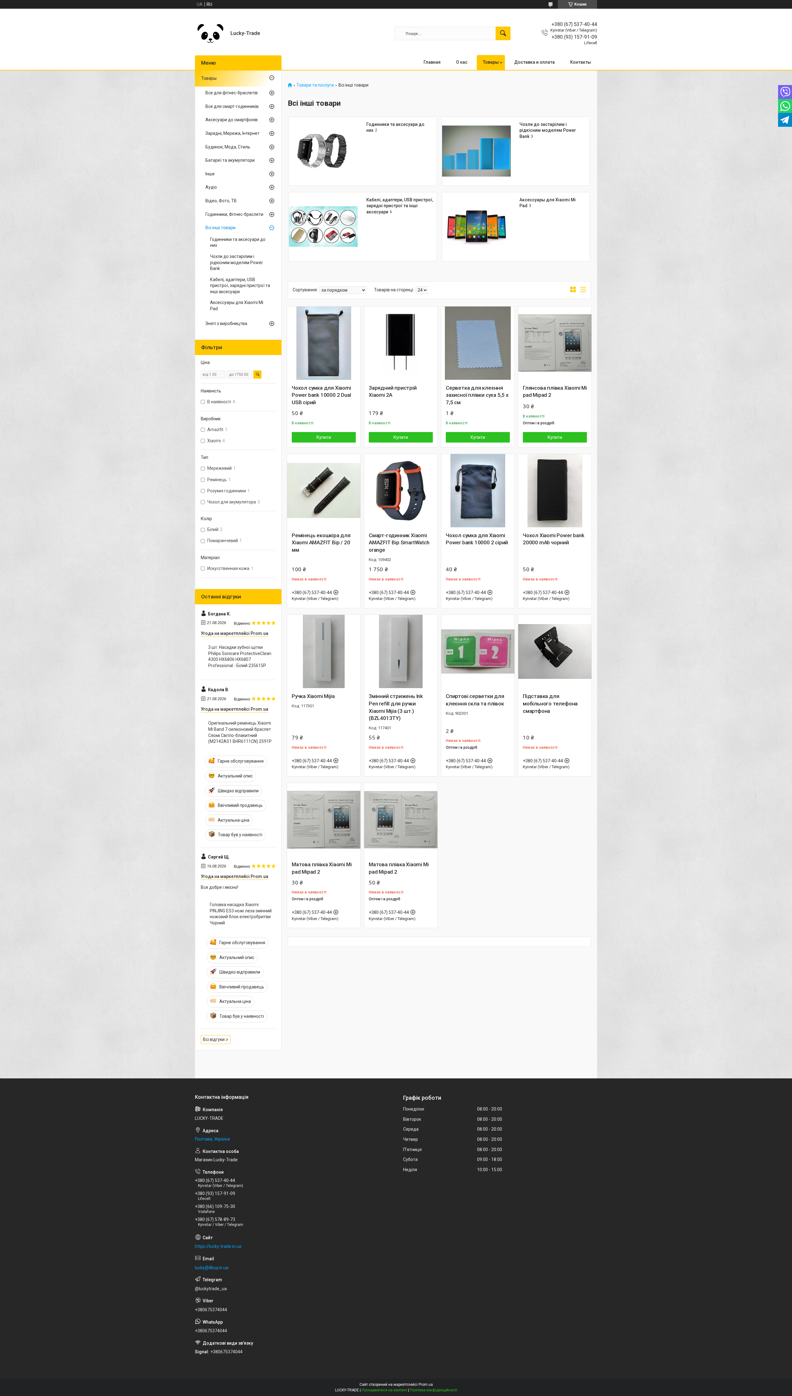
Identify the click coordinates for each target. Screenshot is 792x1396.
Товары (491, 62)
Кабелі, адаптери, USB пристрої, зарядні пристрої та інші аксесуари (399, 205)
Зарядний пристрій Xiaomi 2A (393, 391)
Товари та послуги (315, 85)
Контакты (580, 62)
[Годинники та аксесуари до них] (323, 151)
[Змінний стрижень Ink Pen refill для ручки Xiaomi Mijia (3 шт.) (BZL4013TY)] (400, 651)
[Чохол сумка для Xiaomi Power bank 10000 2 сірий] (477, 490)
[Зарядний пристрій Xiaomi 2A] (400, 343)
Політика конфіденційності (433, 1390)
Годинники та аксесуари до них (237, 242)
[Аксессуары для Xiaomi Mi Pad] (476, 226)
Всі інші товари (220, 227)
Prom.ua (426, 1384)
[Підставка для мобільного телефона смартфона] (555, 651)
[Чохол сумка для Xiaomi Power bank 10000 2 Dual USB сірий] (323, 343)
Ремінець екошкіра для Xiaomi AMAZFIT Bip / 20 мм (321, 542)
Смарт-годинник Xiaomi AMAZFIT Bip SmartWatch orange (399, 542)
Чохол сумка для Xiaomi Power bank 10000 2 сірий (477, 539)
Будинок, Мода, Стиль (227, 146)
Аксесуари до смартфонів (231, 119)
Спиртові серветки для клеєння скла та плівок (475, 700)
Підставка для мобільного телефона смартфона (550, 703)
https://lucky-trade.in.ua (218, 1246)
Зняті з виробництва (226, 323)
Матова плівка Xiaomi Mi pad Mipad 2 (321, 868)
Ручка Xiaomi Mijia (313, 696)
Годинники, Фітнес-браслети (234, 214)
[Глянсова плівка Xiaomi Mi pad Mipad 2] (555, 343)
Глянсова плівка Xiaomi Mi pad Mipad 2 (555, 391)
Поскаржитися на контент (384, 1390)
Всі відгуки (214, 1039)
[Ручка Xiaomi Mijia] (323, 651)
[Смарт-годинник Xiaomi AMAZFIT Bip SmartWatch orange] (400, 490)
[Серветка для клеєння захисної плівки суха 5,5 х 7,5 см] (477, 343)
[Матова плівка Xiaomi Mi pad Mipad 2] (323, 819)
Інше (210, 173)
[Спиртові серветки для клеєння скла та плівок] (477, 651)
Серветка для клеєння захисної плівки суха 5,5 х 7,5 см (477, 395)
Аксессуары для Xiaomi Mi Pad (236, 305)
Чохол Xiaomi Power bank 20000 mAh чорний (553, 539)
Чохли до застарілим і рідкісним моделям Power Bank (547, 130)
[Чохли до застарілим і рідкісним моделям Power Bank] (476, 151)
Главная (432, 62)
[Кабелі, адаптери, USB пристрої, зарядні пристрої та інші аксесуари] (323, 226)
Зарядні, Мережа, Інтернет (232, 133)
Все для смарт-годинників (232, 106)
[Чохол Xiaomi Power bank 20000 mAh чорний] (555, 490)
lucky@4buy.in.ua (211, 1267)
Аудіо (211, 187)
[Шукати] (503, 33)
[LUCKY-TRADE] (210, 33)
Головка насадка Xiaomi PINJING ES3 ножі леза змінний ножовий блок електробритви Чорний (241, 913)
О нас (461, 62)
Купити (323, 437)
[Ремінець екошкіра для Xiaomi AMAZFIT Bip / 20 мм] (323, 490)
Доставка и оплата (534, 62)
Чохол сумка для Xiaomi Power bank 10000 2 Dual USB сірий (321, 395)
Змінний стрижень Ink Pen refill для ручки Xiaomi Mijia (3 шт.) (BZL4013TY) (396, 707)
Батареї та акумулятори (230, 160)
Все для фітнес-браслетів (231, 92)
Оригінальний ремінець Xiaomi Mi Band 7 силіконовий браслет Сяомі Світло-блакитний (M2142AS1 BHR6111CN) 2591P (240, 732)
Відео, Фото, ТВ (221, 200)
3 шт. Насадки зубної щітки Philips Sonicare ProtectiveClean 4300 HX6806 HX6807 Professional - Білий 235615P (239, 656)
